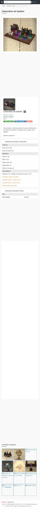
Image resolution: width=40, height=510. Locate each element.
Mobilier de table (11, 5)
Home (3, 5)
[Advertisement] (20, 75)
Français (34, 2)
